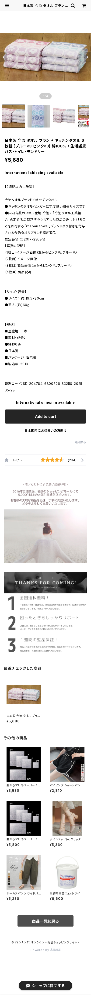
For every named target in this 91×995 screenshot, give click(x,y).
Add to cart (45, 416)
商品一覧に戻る (45, 921)
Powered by (40, 950)
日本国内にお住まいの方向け (45, 430)
